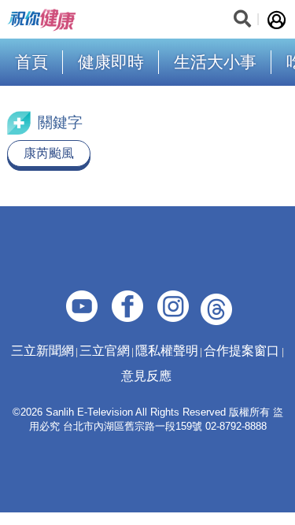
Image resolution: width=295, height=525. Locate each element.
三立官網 (104, 350)
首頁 (31, 62)
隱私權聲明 (166, 350)
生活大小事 (215, 62)
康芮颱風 (49, 153)
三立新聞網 (42, 350)
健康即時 (111, 62)
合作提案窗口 (241, 350)
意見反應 (146, 376)
